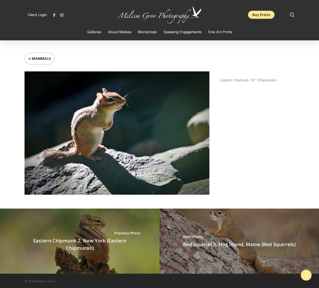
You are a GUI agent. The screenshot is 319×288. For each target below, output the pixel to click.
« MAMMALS (39, 58)
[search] (292, 15)
